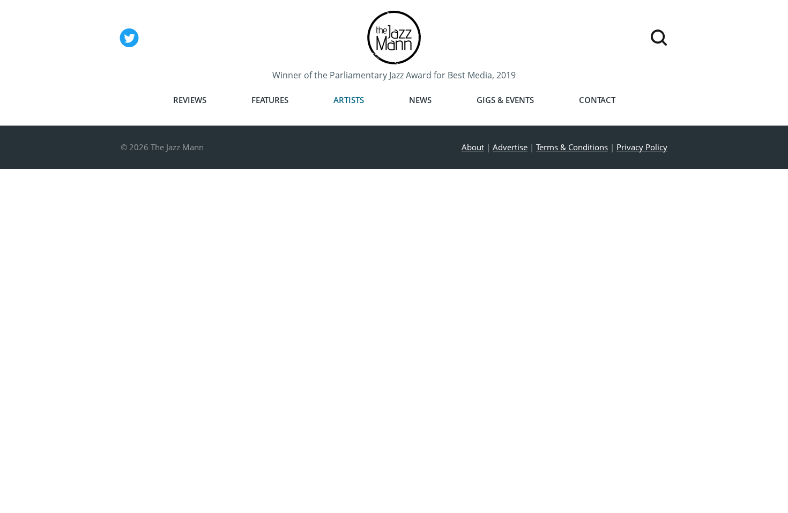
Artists (348, 100)
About (473, 147)
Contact (597, 100)
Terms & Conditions (572, 147)
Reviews (189, 100)
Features (269, 100)
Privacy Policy (641, 147)
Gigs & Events (505, 100)
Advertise (510, 147)
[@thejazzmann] (129, 47)
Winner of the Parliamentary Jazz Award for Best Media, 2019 (394, 75)
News (420, 100)
